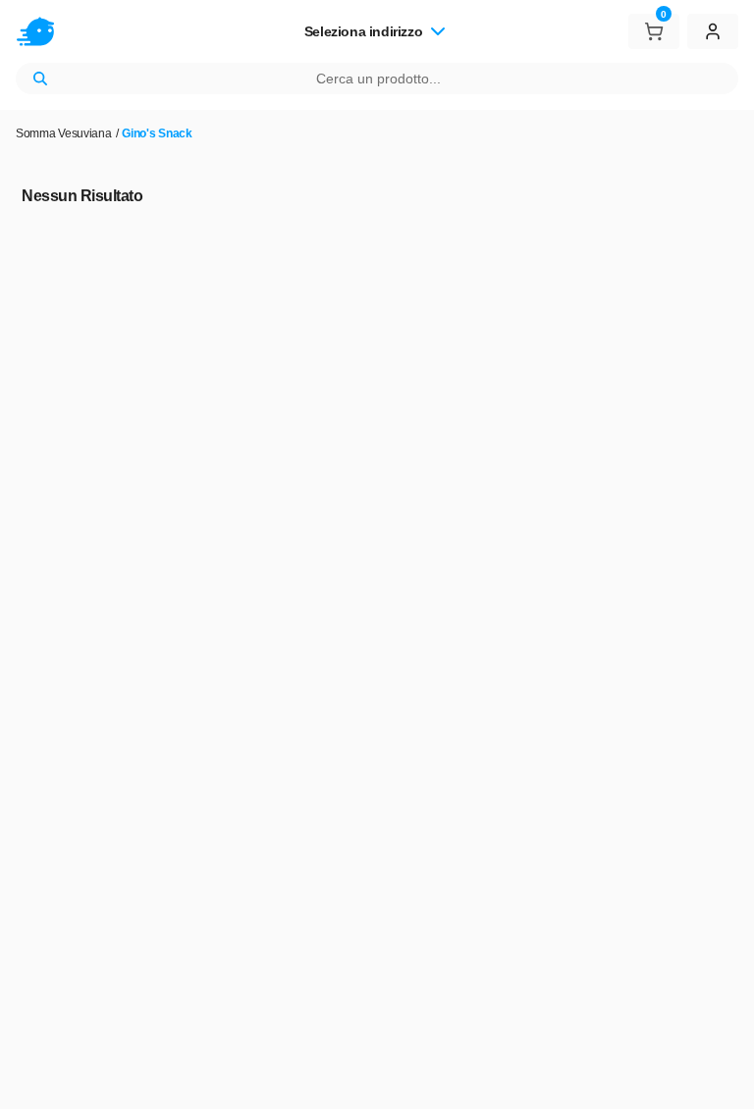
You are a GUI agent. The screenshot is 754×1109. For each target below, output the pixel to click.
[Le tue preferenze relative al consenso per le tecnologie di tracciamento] (719, 1074)
